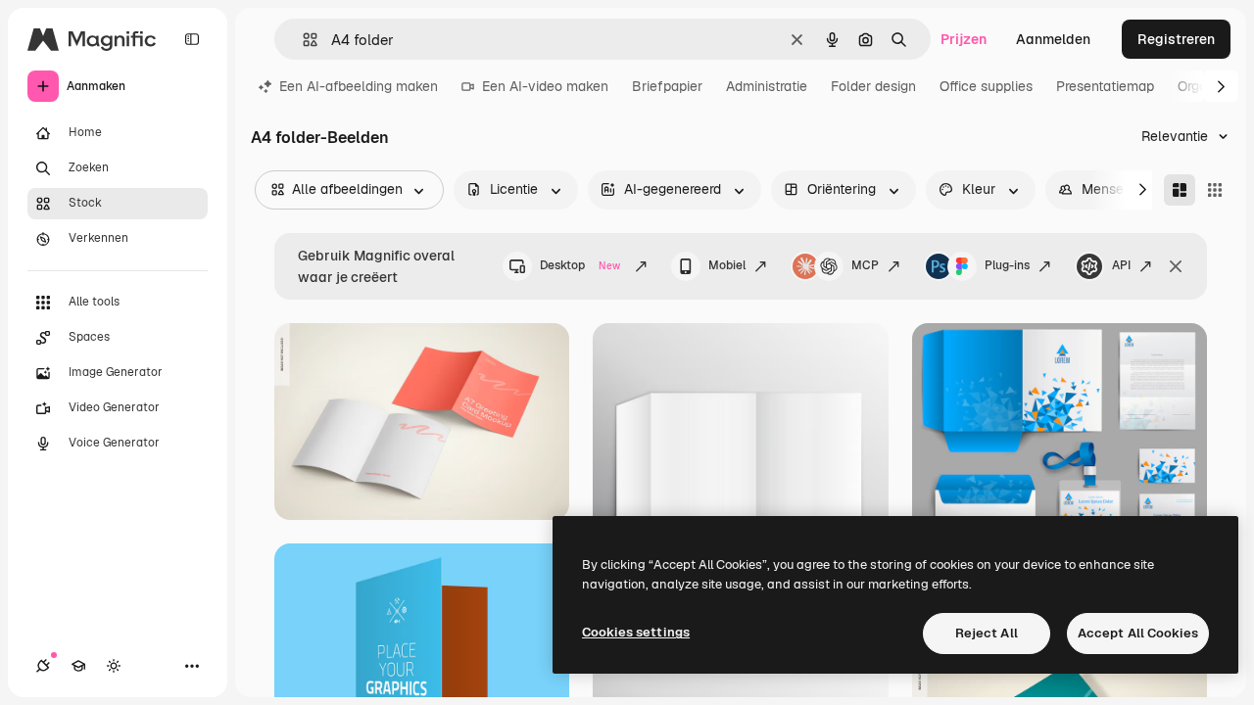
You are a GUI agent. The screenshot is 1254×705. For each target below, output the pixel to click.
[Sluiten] (1175, 266)
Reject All (986, 633)
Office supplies (986, 86)
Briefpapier (667, 86)
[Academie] (78, 666)
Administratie (766, 86)
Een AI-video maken (545, 86)
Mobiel (727, 265)
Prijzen (963, 39)
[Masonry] (1179, 190)
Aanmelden (1053, 39)
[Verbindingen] (43, 666)
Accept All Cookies (1138, 633)
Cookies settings (636, 632)
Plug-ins (1007, 265)
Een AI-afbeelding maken (358, 86)
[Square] (1214, 190)
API (1121, 265)
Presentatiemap (1105, 86)
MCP (865, 265)
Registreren (1176, 39)
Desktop (580, 265)
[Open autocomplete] (302, 39)
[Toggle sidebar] (192, 39)
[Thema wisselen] (113, 666)
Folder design (873, 86)
